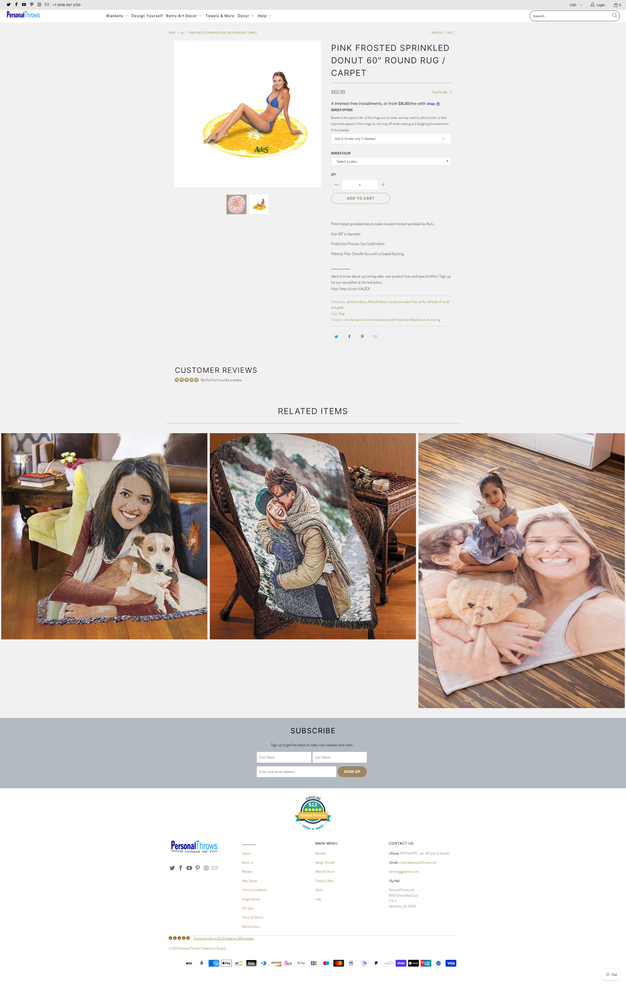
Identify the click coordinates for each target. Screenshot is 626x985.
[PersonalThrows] (52, 15)
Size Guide (440, 92)
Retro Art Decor (182, 15)
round (430, 319)
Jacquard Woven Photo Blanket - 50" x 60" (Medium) (313, 536)
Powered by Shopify (213, 948)
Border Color (340, 153)
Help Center (249, 881)
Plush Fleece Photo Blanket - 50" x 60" (522, 570)
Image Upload (251, 899)
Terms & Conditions (254, 890)
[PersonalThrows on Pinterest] (31, 5)
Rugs (342, 313)
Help (263, 15)
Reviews (247, 871)
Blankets (115, 15)
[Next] (317, 114)
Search (246, 853)
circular (349, 319)
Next (450, 32)
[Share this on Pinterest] (362, 336)
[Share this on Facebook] (349, 336)
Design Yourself (147, 15)
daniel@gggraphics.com (404, 871)
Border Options (342, 110)
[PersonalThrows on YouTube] (24, 5)
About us (247, 862)
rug (438, 319)
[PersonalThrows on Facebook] (16, 5)
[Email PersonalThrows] (47, 5)
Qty (333, 174)
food (367, 319)
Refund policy (251, 926)
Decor (244, 15)
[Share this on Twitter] (336, 336)
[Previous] (177, 114)
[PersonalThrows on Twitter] (8, 5)
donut (359, 319)
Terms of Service (252, 917)
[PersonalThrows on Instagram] (39, 5)
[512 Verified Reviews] (313, 832)
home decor (379, 319)
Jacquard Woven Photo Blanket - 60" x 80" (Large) (104, 536)
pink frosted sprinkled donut (406, 319)
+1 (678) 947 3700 (66, 5)
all (348, 301)
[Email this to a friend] (375, 336)
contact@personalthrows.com (417, 862)
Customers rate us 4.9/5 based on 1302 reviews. (224, 938)
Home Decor (359, 301)
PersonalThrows (189, 948)
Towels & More (220, 15)
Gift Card (247, 908)
